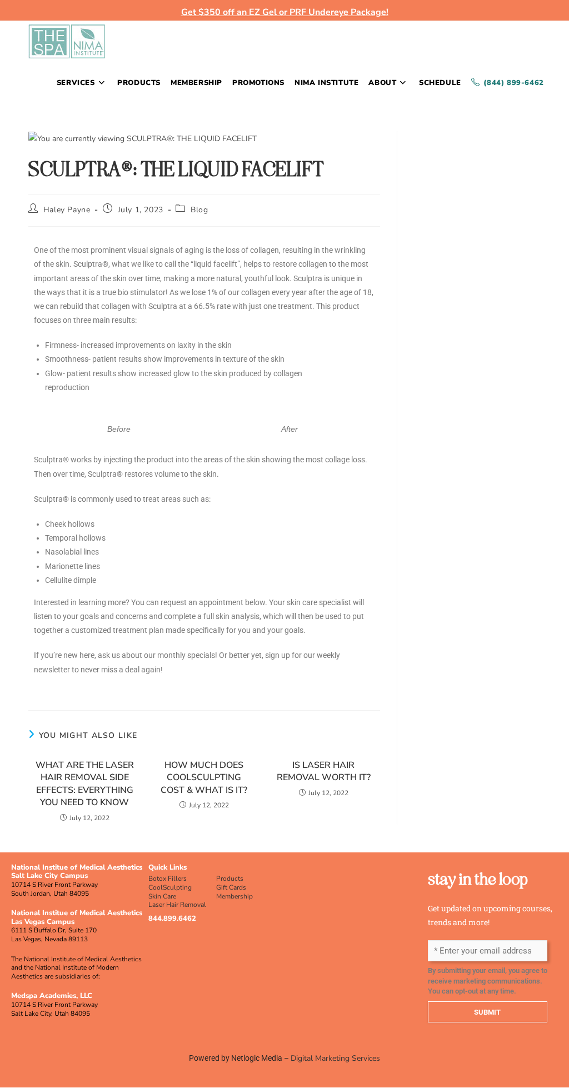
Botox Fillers (167, 878)
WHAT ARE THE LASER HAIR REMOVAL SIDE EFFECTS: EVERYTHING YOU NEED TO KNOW (85, 783)
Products (229, 878)
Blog (199, 209)
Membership (234, 896)
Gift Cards (231, 887)
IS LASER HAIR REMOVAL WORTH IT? (324, 771)
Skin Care (162, 896)
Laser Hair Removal (177, 904)
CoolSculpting (170, 887)
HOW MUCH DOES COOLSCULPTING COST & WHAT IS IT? (204, 777)
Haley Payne (67, 209)
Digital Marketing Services (335, 1058)
